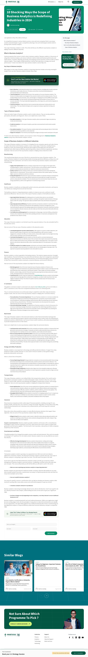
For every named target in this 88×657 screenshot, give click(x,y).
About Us (60, 2)
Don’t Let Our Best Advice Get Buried (72, 45)
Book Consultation (69, 65)
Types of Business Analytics (71, 47)
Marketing (37, 643)
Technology (38, 641)
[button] (47, 596)
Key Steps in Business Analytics (72, 42)
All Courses (51, 2)
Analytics (37, 639)
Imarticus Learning (14, 25)
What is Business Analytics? (70, 40)
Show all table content (67, 52)
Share (23, 29)
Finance (36, 637)
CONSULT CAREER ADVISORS (19, 624)
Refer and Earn (48, 641)
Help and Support (48, 639)
